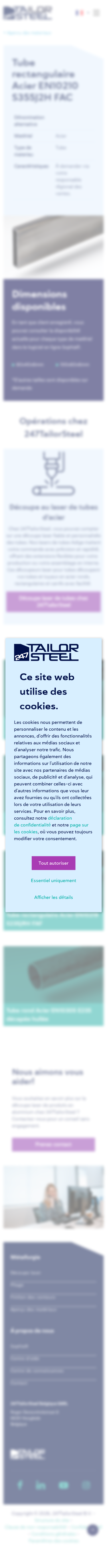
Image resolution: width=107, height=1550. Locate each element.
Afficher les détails (53, 897)
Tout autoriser (53, 863)
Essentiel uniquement (53, 880)
